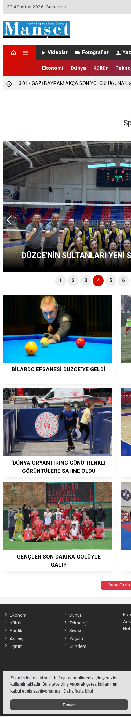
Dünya (78, 68)
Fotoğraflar (95, 53)
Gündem (77, 646)
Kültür (100, 68)
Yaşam (76, 638)
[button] (11, 223)
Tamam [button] (69, 705)
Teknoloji (78, 623)
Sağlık (16, 630)
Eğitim (16, 646)
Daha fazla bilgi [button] (78, 691)
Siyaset (76, 630)
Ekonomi (52, 68)
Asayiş (16, 638)
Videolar (58, 53)
